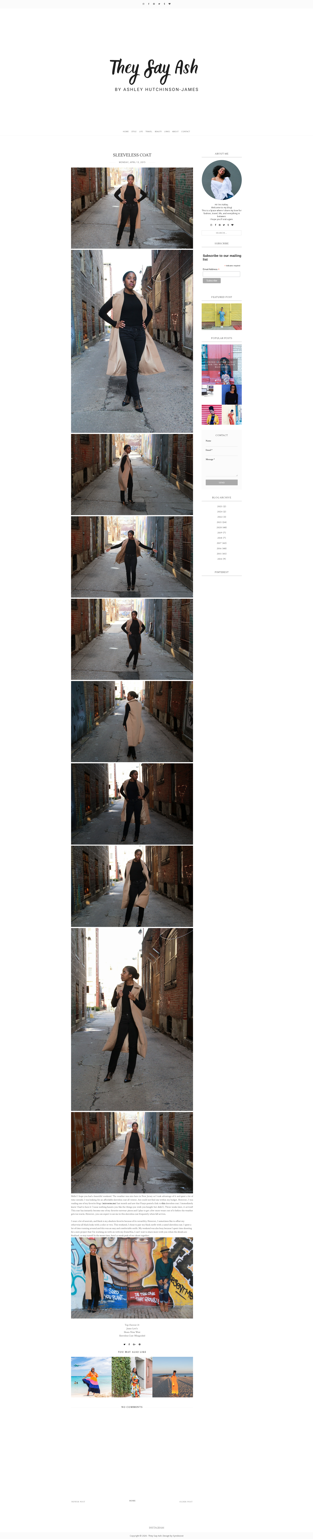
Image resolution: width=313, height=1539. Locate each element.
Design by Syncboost (173, 1535)
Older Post (186, 1502)
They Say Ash (155, 1535)
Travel (149, 131)
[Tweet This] (125, 1344)
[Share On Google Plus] (134, 1344)
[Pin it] (140, 1344)
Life (141, 131)
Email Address (211, 269)
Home (126, 131)
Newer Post (78, 1502)
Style (134, 131)
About (175, 131)
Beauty (158, 131)
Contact (185, 131)
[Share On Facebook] (129, 1344)
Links (167, 131)
